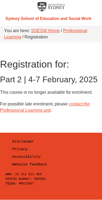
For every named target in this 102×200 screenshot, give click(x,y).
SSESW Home (45, 30)
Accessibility (26, 156)
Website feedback (29, 164)
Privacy (19, 149)
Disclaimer (23, 141)
